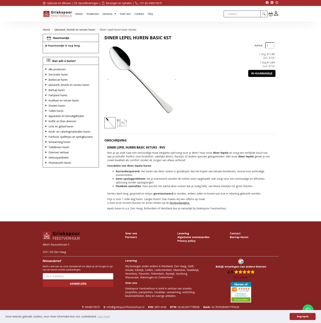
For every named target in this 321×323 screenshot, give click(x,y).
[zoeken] (264, 14)
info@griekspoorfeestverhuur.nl (124, 307)
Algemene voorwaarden (193, 237)
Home (79, 14)
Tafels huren (56, 111)
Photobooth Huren (59, 162)
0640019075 (91, 307)
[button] (108, 79)
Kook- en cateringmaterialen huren (69, 131)
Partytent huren (57, 95)
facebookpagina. (180, 203)
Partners (131, 237)
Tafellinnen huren (58, 147)
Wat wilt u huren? (64, 61)
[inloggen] (276, 14)
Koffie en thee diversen (62, 121)
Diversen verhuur (58, 152)
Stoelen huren (56, 105)
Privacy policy (186, 241)
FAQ (150, 14)
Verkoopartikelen (58, 157)
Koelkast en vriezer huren (63, 100)
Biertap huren (56, 90)
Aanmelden (78, 283)
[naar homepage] (57, 13)
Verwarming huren (59, 142)
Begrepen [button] (303, 316)
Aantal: (258, 45)
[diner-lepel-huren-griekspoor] (141, 79)
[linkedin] (271, 3)
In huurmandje (262, 73)
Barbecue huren (58, 79)
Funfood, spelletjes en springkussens (70, 137)
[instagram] (275, 3)
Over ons (125, 14)
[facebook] (266, 3)
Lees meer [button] (103, 316)
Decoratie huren (58, 74)
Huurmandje (61, 38)
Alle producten (57, 69)
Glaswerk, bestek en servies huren (74, 29)
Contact (139, 14)
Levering (183, 233)
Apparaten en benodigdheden (66, 116)
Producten (92, 14)
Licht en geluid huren (60, 126)
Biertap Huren (239, 237)
